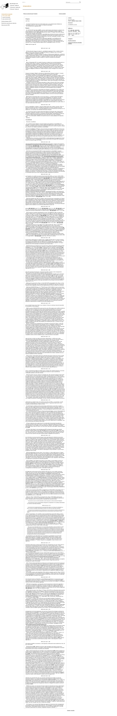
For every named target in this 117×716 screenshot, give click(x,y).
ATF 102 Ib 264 (36, 145)
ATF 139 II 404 (46, 178)
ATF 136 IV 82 (31, 208)
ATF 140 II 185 (29, 588)
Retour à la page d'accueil (28, 13)
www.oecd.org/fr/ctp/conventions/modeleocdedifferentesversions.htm (39, 143)
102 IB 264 (77, 30)
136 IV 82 (70, 31)
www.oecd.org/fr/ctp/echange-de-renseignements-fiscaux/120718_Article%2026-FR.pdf (44, 157)
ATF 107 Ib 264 (38, 235)
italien (80, 20)
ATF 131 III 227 (60, 222)
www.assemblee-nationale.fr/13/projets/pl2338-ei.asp (36, 624)
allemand (73, 20)
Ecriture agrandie (62, 13)
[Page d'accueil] (10, 6)
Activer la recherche (80, 2)
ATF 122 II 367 (59, 208)
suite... (79, 31)
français (77, 20)
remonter (72, 710)
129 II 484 (75, 31)
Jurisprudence (27, 6)
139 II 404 (72, 30)
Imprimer (35, 13)
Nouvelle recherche (72, 40)
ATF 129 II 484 (45, 208)
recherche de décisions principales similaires (75, 43)
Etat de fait (70, 22)
